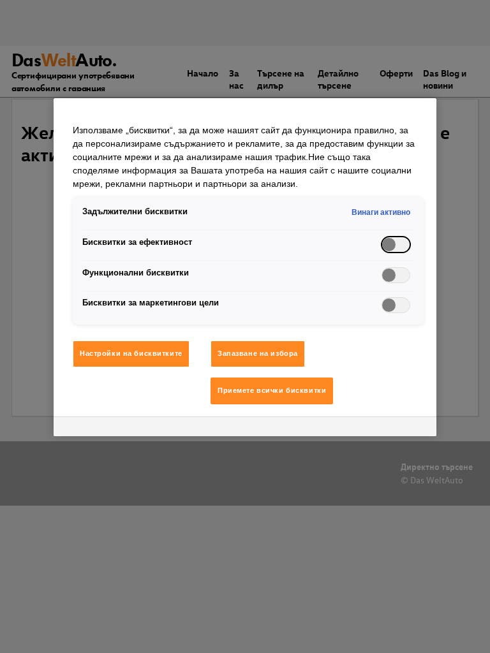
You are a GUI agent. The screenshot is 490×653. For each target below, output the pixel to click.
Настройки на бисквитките (131, 353)
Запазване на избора (258, 353)
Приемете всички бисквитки (272, 390)
